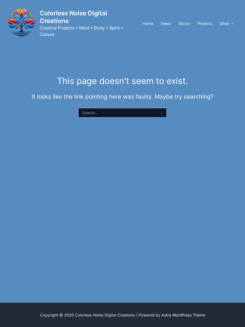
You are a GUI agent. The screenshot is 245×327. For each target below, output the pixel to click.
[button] (231, 23)
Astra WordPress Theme (183, 315)
